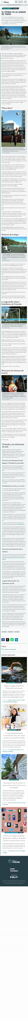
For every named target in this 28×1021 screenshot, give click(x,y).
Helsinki (19, 803)
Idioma (20, 2)
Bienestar (11, 700)
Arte (10, 750)
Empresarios (13, 750)
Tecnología (4, 852)
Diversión (20, 700)
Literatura (23, 803)
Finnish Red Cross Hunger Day (9, 649)
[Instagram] (17, 877)
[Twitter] (13, 877)
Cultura (15, 803)
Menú (25, 2)
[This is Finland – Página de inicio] (5, 1)
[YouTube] (15, 877)
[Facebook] (11, 877)
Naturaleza (19, 750)
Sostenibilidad (10, 751)
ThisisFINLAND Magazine (12, 702)
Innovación (18, 851)
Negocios (23, 851)
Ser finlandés (5, 804)
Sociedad (17, 632)
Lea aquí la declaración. (20, 524)
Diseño (10, 851)
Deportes (4, 632)
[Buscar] (16, 2)
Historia (14, 851)
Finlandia (10, 632)
